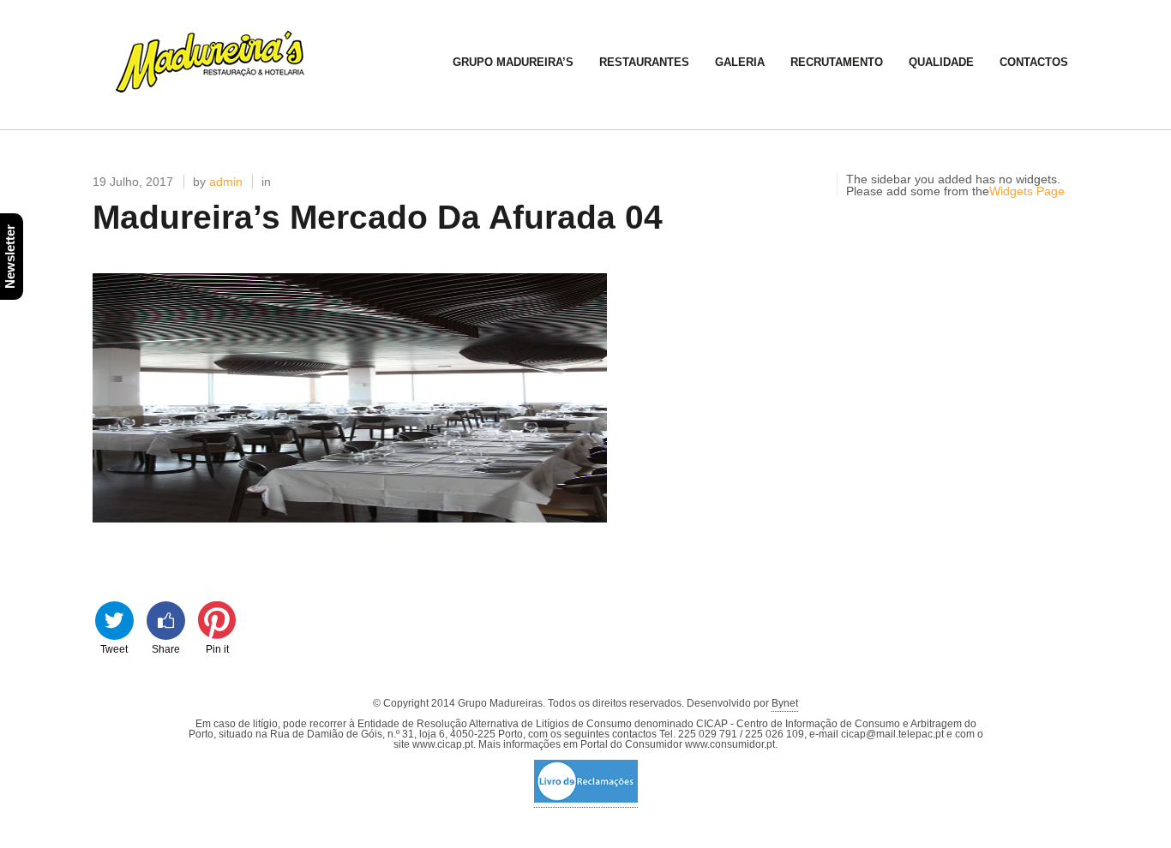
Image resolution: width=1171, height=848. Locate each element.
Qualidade (941, 62)
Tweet (114, 648)
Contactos (1034, 62)
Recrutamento (836, 62)
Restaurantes (644, 62)
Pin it (217, 648)
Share (166, 648)
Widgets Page (1027, 191)
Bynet (785, 703)
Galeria (740, 62)
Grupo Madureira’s (513, 62)
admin (226, 181)
